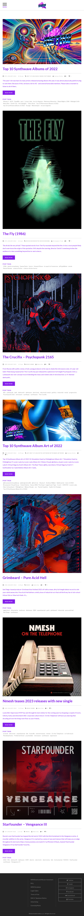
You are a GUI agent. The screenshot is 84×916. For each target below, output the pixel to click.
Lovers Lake (28, 101)
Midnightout (20, 487)
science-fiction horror (30, 268)
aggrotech (6, 610)
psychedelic (29, 735)
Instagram (70, 888)
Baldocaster (60, 483)
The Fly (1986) (14, 233)
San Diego (6, 612)
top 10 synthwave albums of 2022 (14, 105)
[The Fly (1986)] (42, 170)
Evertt (59, 485)
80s (4, 392)
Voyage (28, 105)
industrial (60, 392)
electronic (36, 392)
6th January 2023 (11, 241)
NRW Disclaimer (36, 887)
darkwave (29, 392)
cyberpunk (10, 392)
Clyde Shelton (24, 485)
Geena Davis (24, 266)
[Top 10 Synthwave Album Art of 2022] (42, 420)
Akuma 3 (6, 101)
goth (48, 610)
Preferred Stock (19, 735)
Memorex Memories (50, 101)
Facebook (70, 892)
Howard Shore (38, 266)
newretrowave (40, 733)
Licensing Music (36, 905)
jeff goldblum (63, 266)
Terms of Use (35, 894)
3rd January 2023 (11, 364)
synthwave (34, 394)
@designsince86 (25, 483)
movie (70, 266)
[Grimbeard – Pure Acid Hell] (42, 533)
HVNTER (65, 485)
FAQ (32, 883)
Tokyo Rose (31, 103)
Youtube (70, 899)
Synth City (14, 103)
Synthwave (47, 76)
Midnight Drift (74, 101)
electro (32, 860)
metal (66, 392)
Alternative (14, 610)
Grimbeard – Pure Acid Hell (24, 577)
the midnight (22, 103)
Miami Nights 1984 (63, 101)
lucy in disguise (38, 101)
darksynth (21, 392)
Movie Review (30, 241)
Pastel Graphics (43, 487)
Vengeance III (15, 862)
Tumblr (70, 884)
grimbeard (54, 610)
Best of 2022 (31, 76)
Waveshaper (36, 105)
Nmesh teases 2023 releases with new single (37, 701)
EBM (34, 610)
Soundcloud (71, 895)
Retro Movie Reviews (42, 241)
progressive (73, 392)
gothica (54, 392)
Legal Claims (35, 891)
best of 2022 (69, 483)
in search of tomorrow (51, 266)
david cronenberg (13, 266)
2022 (4, 860)
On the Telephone (57, 733)
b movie (5, 733)
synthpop (26, 394)
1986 (4, 266)
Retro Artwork (43, 453)
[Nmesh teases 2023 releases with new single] (42, 656)
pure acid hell (69, 610)
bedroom (22, 610)
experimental (41, 610)
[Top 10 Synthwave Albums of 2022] (42, 41)
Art (28, 453)
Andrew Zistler (58, 76)
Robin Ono (40, 364)
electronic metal (45, 392)
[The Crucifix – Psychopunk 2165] (42, 312)
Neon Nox (6, 103)
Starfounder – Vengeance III (25, 824)
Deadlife (17, 101)
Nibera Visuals (29, 487)
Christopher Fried (58, 241)
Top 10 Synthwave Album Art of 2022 (32, 445)
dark (15, 392)
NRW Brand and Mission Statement (42, 880)
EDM (27, 860)
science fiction (17, 268)
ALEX (11, 101)
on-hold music (68, 733)
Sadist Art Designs (55, 487)
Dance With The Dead (37, 485)
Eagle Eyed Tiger (51, 485)
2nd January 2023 (11, 585)
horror (31, 266)
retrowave (19, 394)
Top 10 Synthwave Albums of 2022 (30, 69)
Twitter (70, 880)
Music (37, 76)
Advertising (34, 902)
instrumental (58, 860)
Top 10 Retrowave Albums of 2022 (47, 103)
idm (27, 733)
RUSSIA (66, 860)
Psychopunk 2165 (9, 394)
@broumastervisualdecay (11, 483)
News (41, 76)
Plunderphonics (8, 735)
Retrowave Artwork (57, 453)
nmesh (48, 733)
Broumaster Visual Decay (11, 485)
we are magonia (46, 105)
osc (36, 487)
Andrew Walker (51, 483)
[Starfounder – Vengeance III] (42, 780)
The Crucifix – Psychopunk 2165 (28, 357)
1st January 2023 (10, 831)
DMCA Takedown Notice (39, 898)
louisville (32, 733)
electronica (46, 860)
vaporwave (53, 735)
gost (22, 101)
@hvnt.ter (35, 483)
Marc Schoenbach (9, 487)
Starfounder (73, 860)
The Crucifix (43, 394)
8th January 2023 (11, 76)
